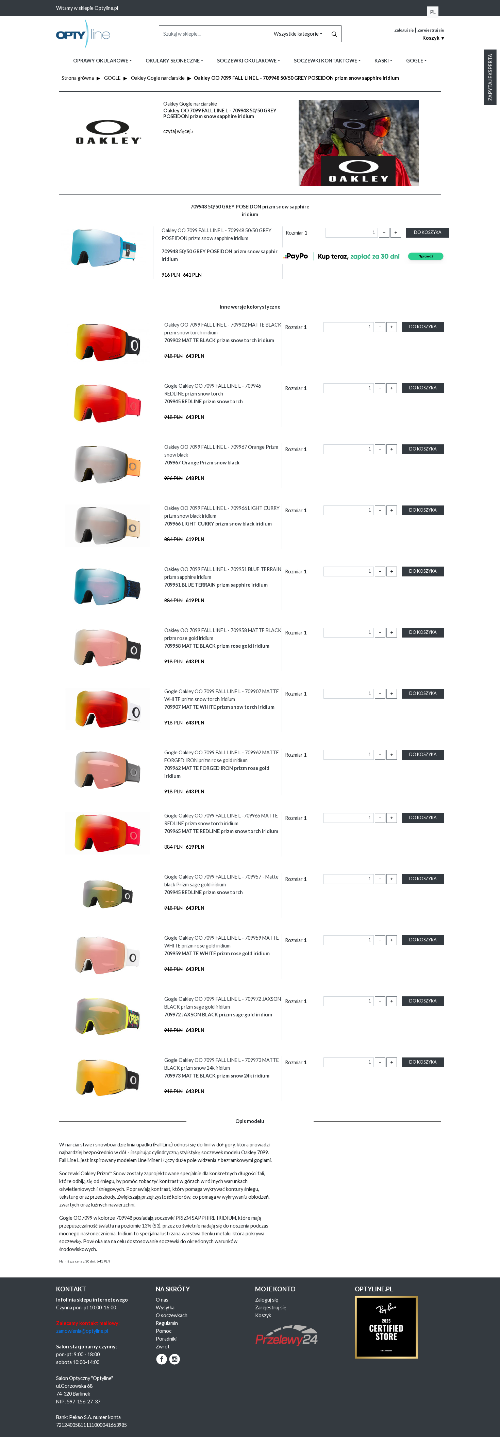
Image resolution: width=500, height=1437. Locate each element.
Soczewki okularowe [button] (247, 60)
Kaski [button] (382, 60)
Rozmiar (296, 233)
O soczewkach (171, 1315)
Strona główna (78, 78)
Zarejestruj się (430, 30)
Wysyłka (165, 1307)
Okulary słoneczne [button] (173, 60)
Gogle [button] (415, 60)
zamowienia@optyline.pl (82, 1331)
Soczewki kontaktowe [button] (326, 60)
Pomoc (163, 1331)
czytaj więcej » (178, 131)
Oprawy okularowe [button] (101, 60)
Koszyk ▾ (433, 38)
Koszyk (263, 1315)
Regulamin (167, 1323)
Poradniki (166, 1339)
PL (433, 12)
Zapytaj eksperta (490, 77)
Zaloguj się (404, 30)
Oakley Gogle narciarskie (158, 78)
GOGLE (112, 78)
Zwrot (163, 1346)
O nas (162, 1300)
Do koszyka (427, 232)
